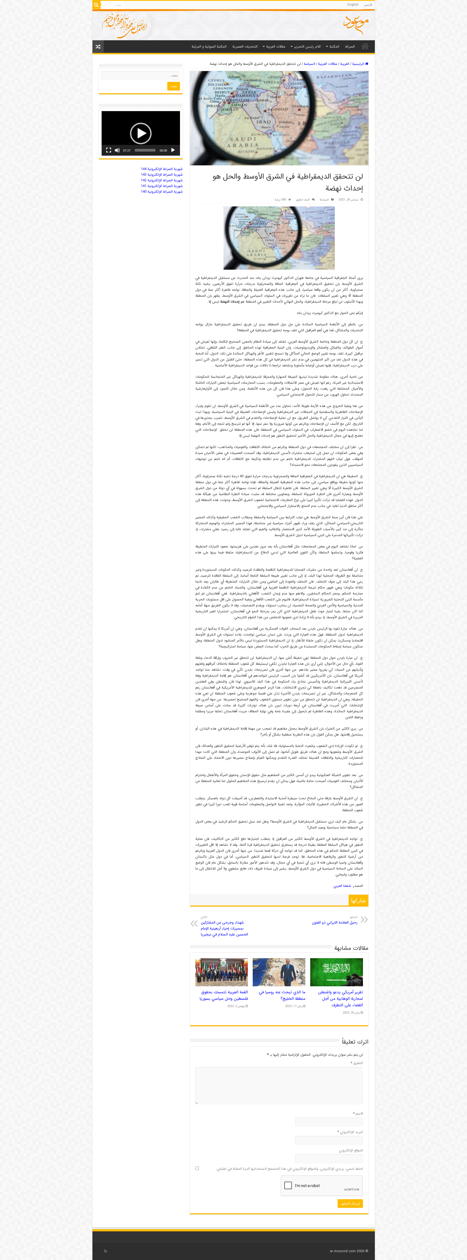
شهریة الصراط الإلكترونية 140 (162, 192)
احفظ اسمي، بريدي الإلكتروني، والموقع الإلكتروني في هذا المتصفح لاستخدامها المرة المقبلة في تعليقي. (289, 1169)
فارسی (368, 4)
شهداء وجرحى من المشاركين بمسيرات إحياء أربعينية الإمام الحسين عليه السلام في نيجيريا (224, 926)
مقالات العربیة (275, 46)
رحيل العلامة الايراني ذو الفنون (335, 920)
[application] (141, 133)
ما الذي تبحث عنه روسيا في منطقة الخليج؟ (282, 995)
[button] (141, 133)
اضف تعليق (303, 199)
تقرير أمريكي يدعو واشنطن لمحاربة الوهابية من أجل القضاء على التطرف (340, 998)
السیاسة (309, 64)
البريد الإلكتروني (350, 1132)
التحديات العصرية (245, 46)
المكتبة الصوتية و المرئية (209, 46)
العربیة (344, 64)
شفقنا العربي (342, 886)
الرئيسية (358, 64)
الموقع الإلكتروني (351, 1150)
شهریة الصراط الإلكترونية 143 (162, 175)
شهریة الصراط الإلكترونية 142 (162, 180)
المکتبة (334, 46)
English (353, 4)
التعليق (357, 1063)
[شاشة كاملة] (108, 150)
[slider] (145, 150)
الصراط (350, 46)
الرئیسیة (365, 46)
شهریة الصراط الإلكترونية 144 (162, 169)
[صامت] (117, 150)
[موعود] (233, 24)
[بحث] (96, 5)
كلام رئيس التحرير (307, 46)
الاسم (358, 1114)
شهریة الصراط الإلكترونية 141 (162, 186)
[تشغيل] (173, 150)
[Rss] (106, 1251)
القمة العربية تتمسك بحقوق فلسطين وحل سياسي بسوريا (223, 995)
